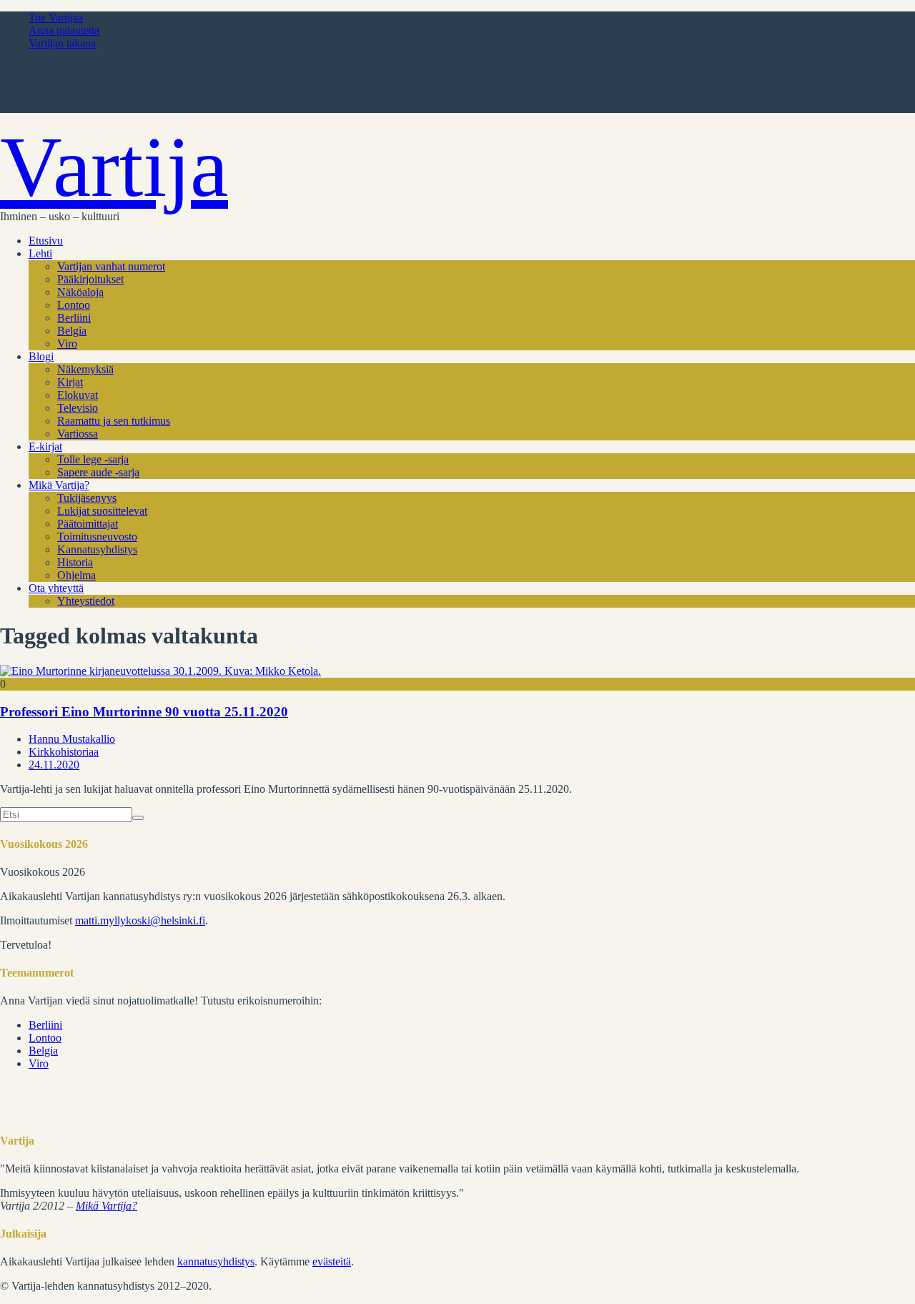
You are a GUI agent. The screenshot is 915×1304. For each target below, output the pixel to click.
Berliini (74, 318)
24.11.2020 (54, 765)
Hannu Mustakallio (72, 739)
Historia (75, 562)
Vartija (114, 166)
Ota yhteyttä (56, 588)
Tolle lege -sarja (93, 459)
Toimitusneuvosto (97, 536)
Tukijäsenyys (87, 498)
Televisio (77, 408)
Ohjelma (76, 575)
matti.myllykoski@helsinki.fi (140, 920)
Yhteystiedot (85, 601)
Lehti (40, 253)
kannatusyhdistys (215, 1261)
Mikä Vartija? (59, 485)
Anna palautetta (64, 30)
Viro (67, 343)
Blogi (41, 356)
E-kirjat (45, 446)
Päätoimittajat (87, 524)
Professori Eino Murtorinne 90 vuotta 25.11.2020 (144, 711)
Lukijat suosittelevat (102, 511)
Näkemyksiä (85, 369)
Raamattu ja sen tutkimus (113, 421)
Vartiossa (77, 434)
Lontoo (73, 305)
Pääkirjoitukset (90, 279)
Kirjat (70, 382)
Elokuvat (77, 395)
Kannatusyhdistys (97, 549)
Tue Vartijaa (56, 17)
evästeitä (331, 1261)
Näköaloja (80, 292)
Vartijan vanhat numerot (111, 266)
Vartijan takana (62, 43)
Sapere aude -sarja (98, 472)
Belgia (71, 331)
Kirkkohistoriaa (64, 752)
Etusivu (46, 240)
